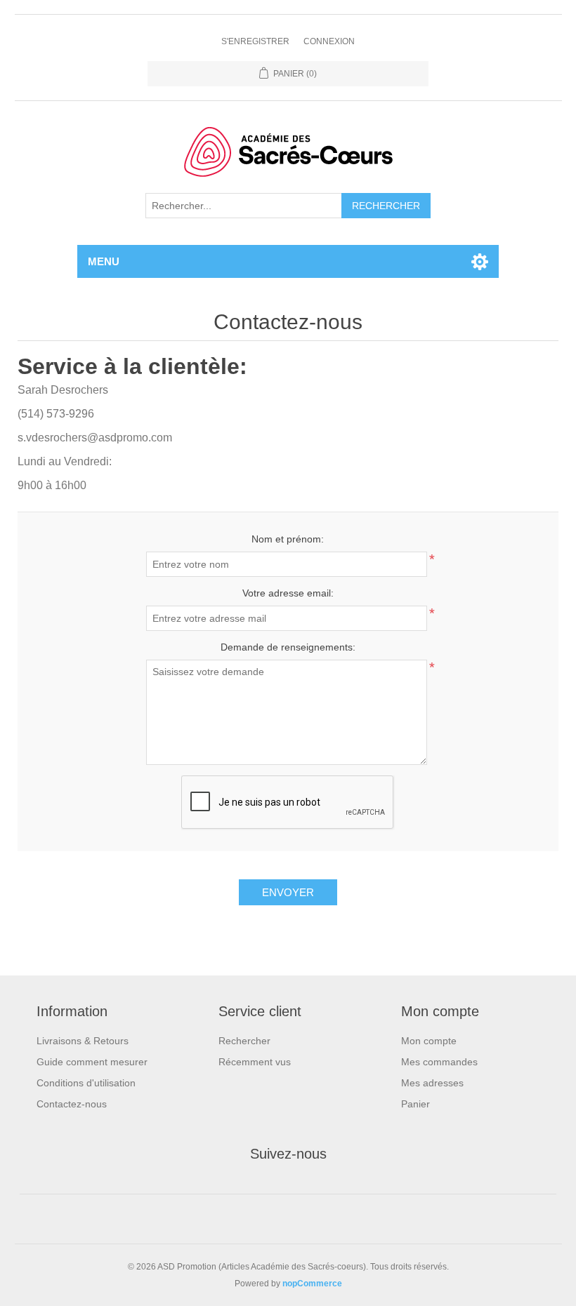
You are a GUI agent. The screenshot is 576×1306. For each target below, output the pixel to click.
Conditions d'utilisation (86, 1082)
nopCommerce (312, 1283)
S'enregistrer (255, 41)
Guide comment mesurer (92, 1061)
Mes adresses (432, 1082)
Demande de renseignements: (288, 647)
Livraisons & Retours (83, 1040)
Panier (415, 1104)
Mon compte (429, 1040)
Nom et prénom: (287, 539)
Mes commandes (439, 1061)
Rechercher (244, 1040)
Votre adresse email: (288, 593)
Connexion (329, 41)
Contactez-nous (72, 1104)
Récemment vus (254, 1061)
